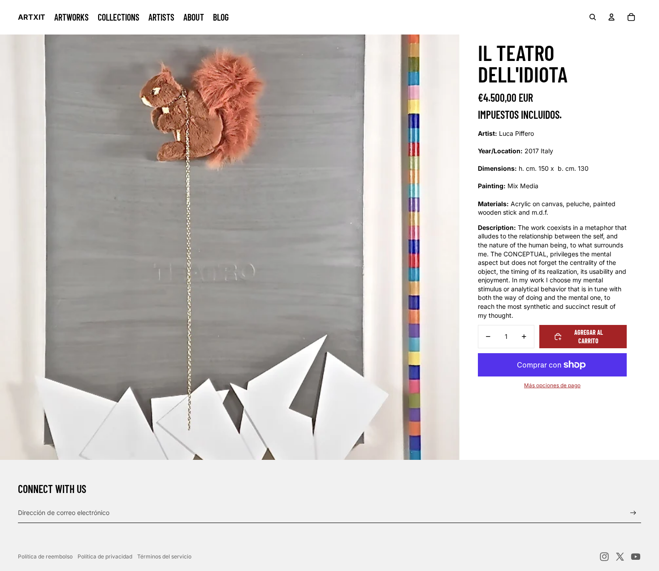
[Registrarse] (633, 513)
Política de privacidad (105, 556)
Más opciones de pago (552, 385)
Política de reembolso (45, 556)
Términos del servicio (164, 556)
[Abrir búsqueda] (593, 17)
